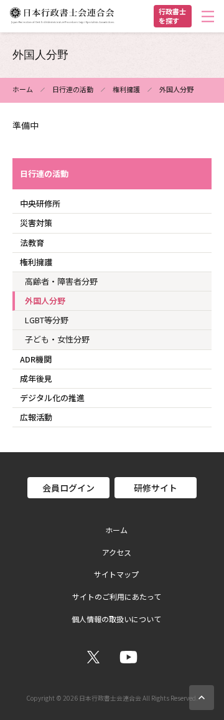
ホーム (22, 89)
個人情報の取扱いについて (116, 619)
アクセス (116, 552)
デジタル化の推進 (52, 398)
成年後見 (36, 378)
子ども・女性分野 (57, 339)
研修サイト (155, 487)
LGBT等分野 (46, 320)
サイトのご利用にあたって (116, 597)
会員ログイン (68, 487)
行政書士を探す (172, 16)
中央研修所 (40, 203)
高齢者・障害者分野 (61, 281)
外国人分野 (45, 300)
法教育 (32, 243)
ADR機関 (36, 359)
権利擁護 (126, 89)
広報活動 (36, 417)
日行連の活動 (72, 89)
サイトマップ (116, 574)
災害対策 (36, 223)
